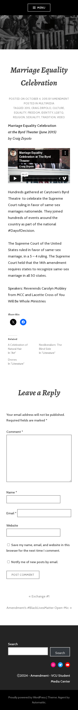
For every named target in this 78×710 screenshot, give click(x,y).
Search (13, 644)
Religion (19, 117)
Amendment (60, 98)
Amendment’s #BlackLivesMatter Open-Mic (37, 608)
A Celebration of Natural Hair (18, 347)
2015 (27, 108)
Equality (20, 112)
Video (61, 117)
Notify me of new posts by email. (34, 562)
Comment (14, 432)
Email (11, 513)
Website (12, 525)
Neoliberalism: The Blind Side (50, 347)
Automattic (39, 702)
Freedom (34, 112)
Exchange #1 (40, 596)
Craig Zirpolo (41, 108)
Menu (41, 7)
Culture (58, 108)
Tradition (48, 117)
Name (11, 492)
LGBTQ (58, 112)
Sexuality (33, 117)
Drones (12, 359)
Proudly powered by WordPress (27, 697)
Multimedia (46, 103)
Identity (47, 112)
